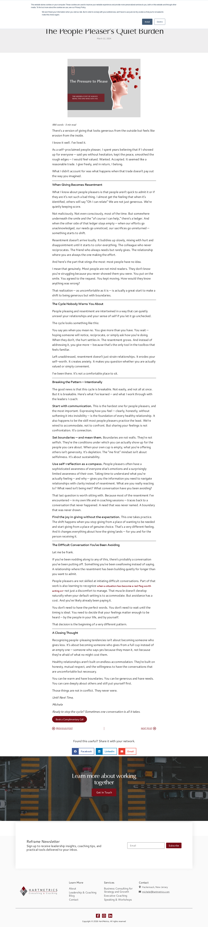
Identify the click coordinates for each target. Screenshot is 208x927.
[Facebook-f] (98, 916)
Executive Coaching (115, 895)
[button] (83, 751)
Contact (73, 899)
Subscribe (174, 845)
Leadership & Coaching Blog (82, 894)
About (72, 888)
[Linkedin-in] (110, 916)
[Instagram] (104, 916)
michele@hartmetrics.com (156, 891)
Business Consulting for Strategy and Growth (118, 890)
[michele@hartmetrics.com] (140, 892)
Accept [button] (147, 21)
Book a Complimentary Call (69, 719)
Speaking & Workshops (118, 899)
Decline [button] (160, 21)
